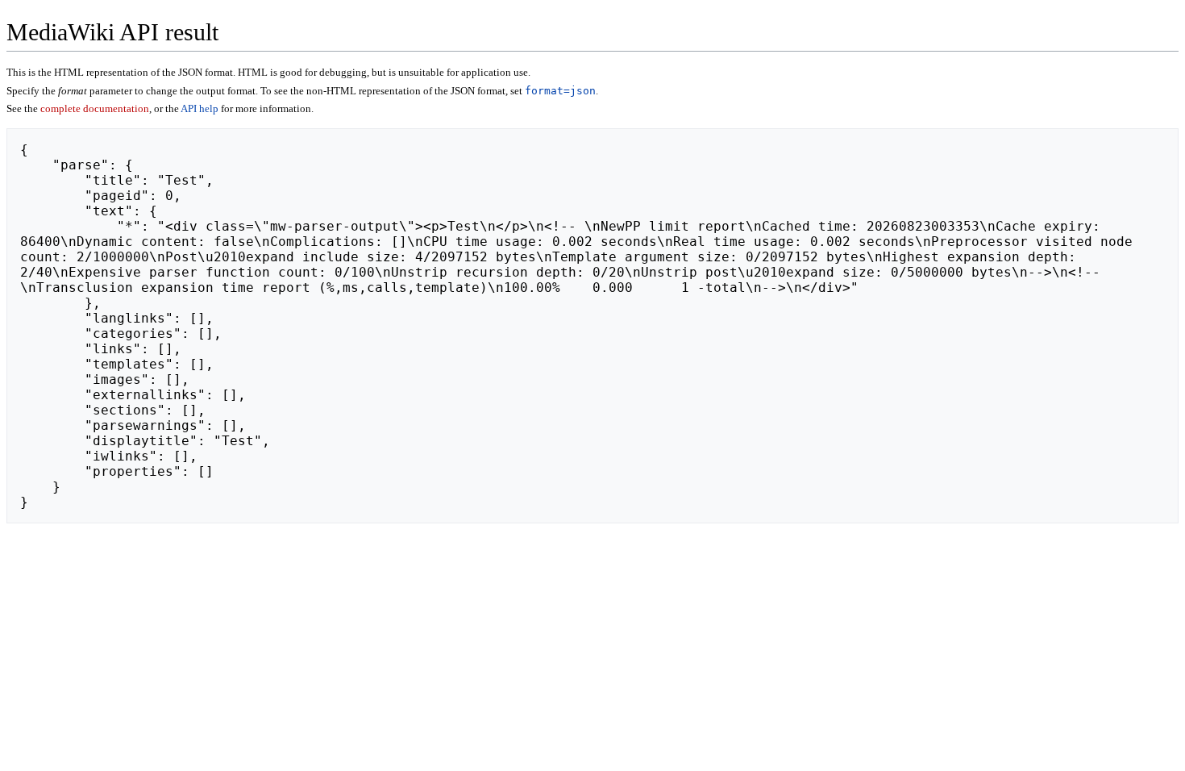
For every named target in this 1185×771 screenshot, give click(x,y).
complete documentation (94, 108)
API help (199, 108)
